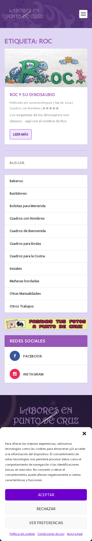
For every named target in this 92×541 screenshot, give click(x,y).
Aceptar (46, 495)
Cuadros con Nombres (25, 108)
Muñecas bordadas (24, 281)
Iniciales (16, 268)
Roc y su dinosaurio (32, 94)
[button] (84, 433)
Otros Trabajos (22, 306)
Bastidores (18, 193)
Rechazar (46, 509)
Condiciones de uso (51, 534)
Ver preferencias (46, 523)
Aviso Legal (75, 534)
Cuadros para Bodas (25, 243)
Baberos (16, 181)
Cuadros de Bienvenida (28, 231)
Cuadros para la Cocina (27, 256)
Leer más (20, 134)
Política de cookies (22, 534)
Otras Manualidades (25, 293)
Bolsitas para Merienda (27, 206)
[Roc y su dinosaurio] (46, 68)
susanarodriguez (40, 102)
